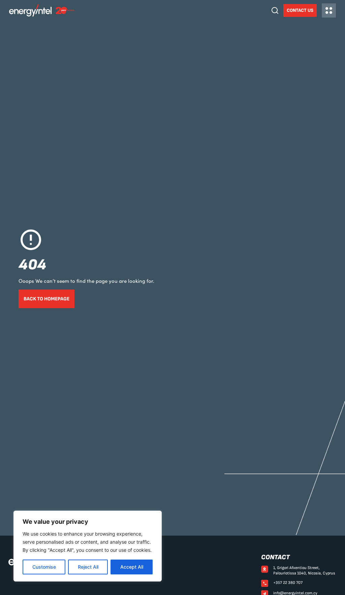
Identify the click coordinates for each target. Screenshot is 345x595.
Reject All (88, 567)
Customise (44, 567)
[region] (87, 546)
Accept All (131, 567)
